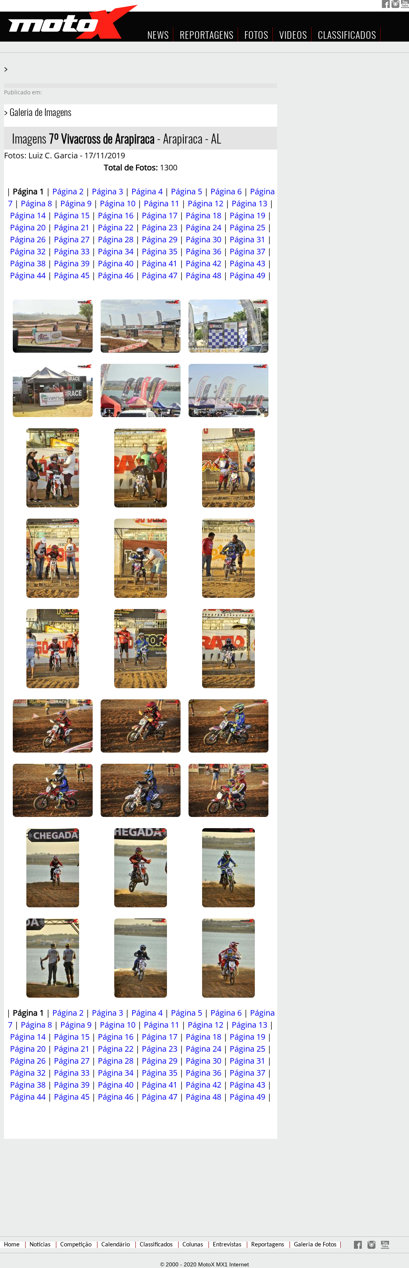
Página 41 (159, 263)
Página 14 (28, 215)
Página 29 (159, 239)
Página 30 (203, 239)
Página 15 (71, 215)
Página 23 (159, 227)
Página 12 (205, 203)
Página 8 (36, 203)
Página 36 (203, 251)
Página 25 (247, 227)
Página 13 (249, 203)
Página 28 (115, 239)
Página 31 (247, 239)
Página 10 (117, 203)
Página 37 (247, 251)
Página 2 (67, 191)
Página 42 (203, 263)
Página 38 (28, 263)
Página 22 (115, 227)
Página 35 (159, 251)
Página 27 (71, 239)
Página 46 (115, 275)
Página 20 (28, 227)
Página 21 (71, 227)
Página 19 (247, 215)
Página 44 (28, 275)
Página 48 (203, 275)
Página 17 (159, 215)
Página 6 (226, 191)
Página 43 (247, 263)
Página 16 (115, 215)
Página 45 (71, 275)
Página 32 (28, 251)
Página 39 (71, 263)
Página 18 (203, 215)
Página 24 (203, 227)
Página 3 (107, 191)
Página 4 (147, 191)
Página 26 (28, 239)
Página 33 (71, 251)
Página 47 (159, 275)
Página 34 (115, 251)
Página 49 (247, 275)
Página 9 (75, 203)
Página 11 (161, 203)
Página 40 (115, 263)
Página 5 (186, 191)
